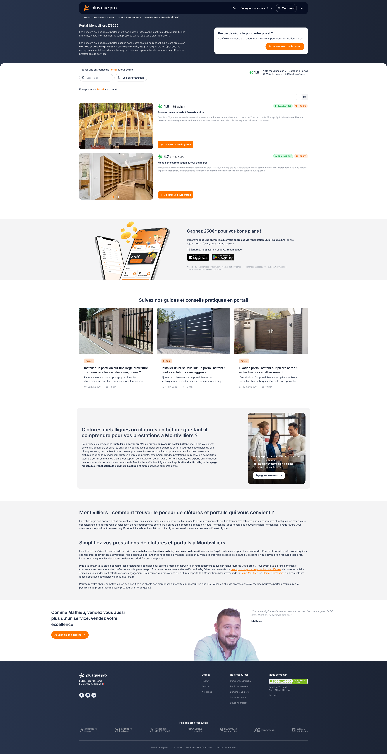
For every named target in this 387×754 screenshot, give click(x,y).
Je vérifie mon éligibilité (68, 634)
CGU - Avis (177, 747)
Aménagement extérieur (104, 17)
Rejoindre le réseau (239, 686)
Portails (89, 361)
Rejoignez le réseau (267, 475)
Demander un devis (239, 691)
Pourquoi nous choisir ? (254, 8)
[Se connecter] (301, 8)
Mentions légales (159, 747)
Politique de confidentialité (199, 747)
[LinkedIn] (93, 695)
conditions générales (213, 269)
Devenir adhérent (238, 702)
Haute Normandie (133, 17)
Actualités (207, 691)
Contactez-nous (238, 697)
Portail (120, 17)
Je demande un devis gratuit (285, 46)
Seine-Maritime (151, 17)
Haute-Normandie (273, 573)
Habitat (205, 681)
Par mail (273, 695)
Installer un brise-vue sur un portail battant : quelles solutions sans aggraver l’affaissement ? (193, 372)
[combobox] (97, 77)
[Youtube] (87, 695)
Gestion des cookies (226, 747)
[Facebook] (81, 695)
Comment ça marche (240, 681)
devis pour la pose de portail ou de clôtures (256, 569)
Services (206, 686)
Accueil (87, 17)
